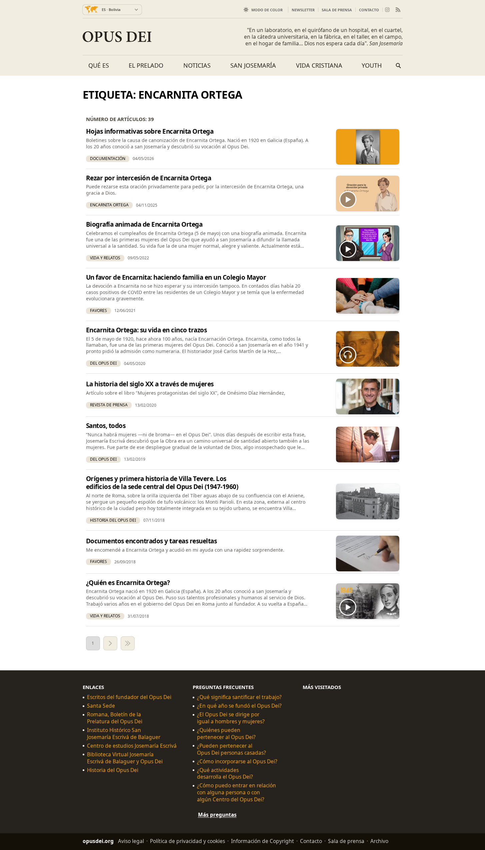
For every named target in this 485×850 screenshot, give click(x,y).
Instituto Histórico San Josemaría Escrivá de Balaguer (123, 734)
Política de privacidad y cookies (187, 841)
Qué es (98, 65)
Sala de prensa (337, 10)
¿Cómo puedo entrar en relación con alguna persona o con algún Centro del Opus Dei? (236, 792)
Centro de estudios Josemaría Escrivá (132, 745)
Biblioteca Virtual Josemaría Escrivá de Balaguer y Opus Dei (125, 758)
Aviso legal (131, 841)
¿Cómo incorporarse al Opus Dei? (237, 761)
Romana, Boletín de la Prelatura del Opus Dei (114, 718)
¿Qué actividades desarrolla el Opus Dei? (225, 774)
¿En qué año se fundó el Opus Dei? (239, 705)
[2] (110, 643)
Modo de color (267, 10)
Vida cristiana (319, 65)
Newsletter (303, 10)
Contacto (369, 10)
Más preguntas (217, 814)
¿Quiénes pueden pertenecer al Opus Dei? (226, 734)
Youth (372, 65)
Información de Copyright (262, 841)
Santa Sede (101, 705)
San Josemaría (253, 65)
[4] (128, 643)
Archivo (379, 841)
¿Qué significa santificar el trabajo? (239, 697)
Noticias (197, 65)
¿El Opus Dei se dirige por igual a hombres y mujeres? (231, 718)
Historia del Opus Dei (112, 770)
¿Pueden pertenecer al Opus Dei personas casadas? (231, 749)
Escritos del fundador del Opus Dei (129, 697)
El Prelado (146, 65)
